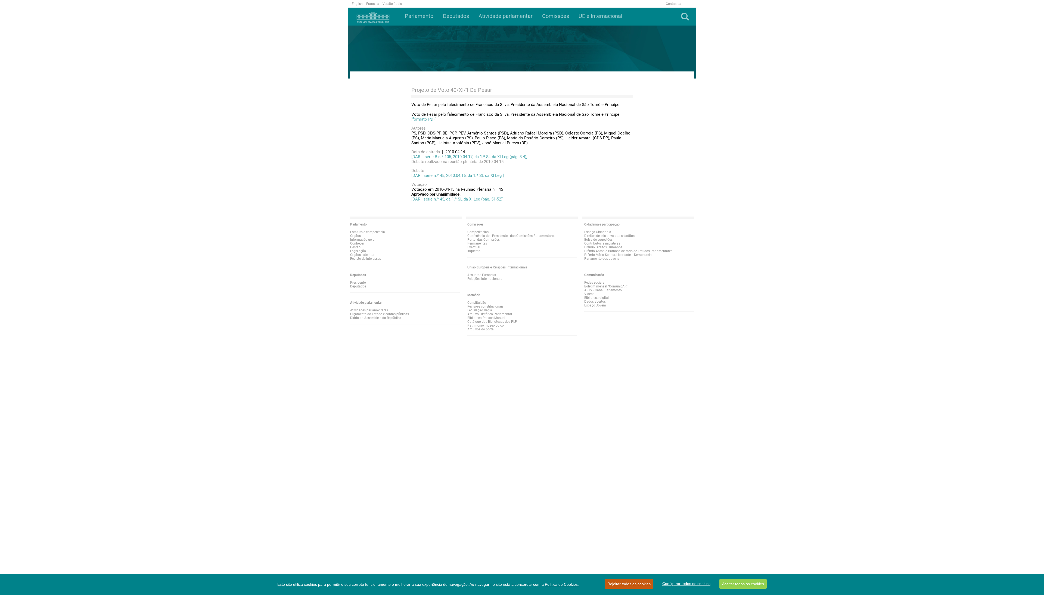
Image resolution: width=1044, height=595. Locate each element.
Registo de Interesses (365, 259)
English (357, 4)
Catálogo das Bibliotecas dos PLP (492, 322)
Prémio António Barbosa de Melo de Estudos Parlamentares (628, 251)
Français (372, 4)
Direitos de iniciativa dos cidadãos (609, 236)
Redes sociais (594, 282)
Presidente (358, 282)
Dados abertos (595, 301)
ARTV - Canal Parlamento (603, 290)
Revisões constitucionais (485, 306)
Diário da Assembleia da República (375, 318)
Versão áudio (392, 4)
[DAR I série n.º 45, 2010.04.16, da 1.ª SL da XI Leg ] (457, 175)
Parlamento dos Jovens (601, 259)
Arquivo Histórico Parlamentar (489, 314)
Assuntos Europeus (481, 275)
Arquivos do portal (481, 329)
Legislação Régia (479, 310)
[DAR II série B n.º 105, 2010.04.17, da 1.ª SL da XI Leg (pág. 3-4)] (469, 156)
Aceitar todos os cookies (743, 584)
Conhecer (357, 243)
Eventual (473, 247)
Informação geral (362, 240)
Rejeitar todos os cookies (629, 584)
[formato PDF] (424, 119)
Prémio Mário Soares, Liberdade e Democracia (618, 255)
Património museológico (485, 325)
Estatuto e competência (367, 232)
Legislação (358, 251)
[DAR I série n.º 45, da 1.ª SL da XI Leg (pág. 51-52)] (457, 199)
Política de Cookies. (562, 584)
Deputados (358, 286)
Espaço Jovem (595, 305)
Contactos (673, 4)
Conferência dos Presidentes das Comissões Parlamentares (511, 236)
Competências (478, 232)
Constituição (476, 303)
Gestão (355, 247)
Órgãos (355, 236)
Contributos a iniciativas (602, 243)
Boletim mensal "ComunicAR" (605, 286)
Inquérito (473, 251)
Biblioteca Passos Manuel (486, 318)
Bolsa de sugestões (598, 240)
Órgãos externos (362, 255)
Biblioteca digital (596, 298)
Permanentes (477, 243)
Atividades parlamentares (369, 310)
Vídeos (589, 294)
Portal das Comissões (483, 240)
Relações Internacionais (484, 279)
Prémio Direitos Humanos (603, 247)
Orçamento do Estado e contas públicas (379, 314)
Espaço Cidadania (597, 232)
